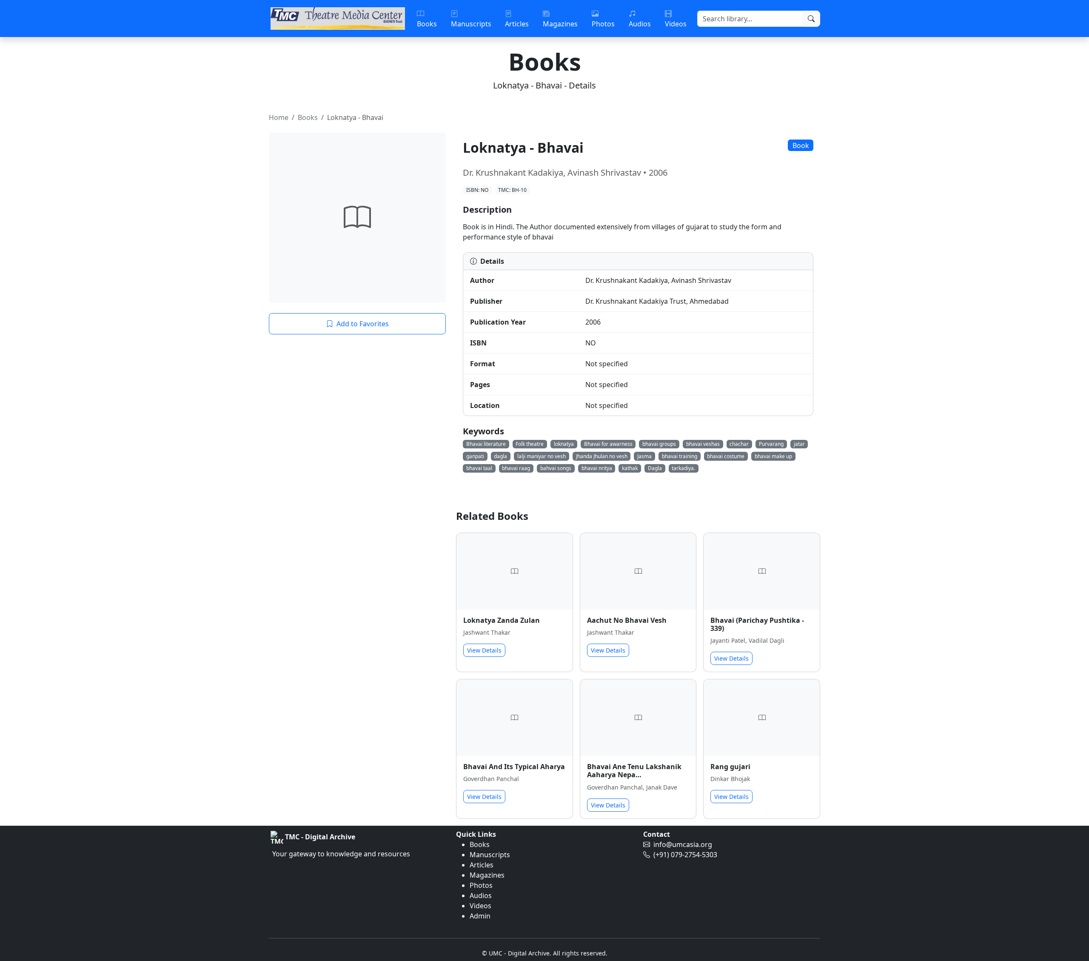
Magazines (487, 875)
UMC (495, 953)
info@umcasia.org (682, 844)
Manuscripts (490, 854)
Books (308, 117)
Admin (480, 916)
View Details (484, 650)
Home (278, 117)
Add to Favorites (362, 323)
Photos (481, 885)
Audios (481, 895)
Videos (480, 905)
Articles (481, 865)
